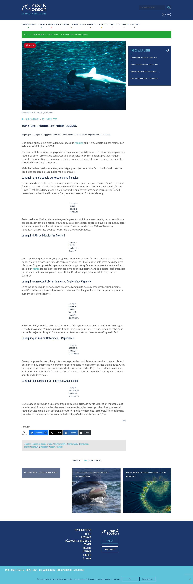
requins (79, 143)
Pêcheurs (34, 447)
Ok (130, 579)
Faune (50, 444)
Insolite (103, 24)
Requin (52, 447)
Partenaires (110, 549)
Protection (44, 447)
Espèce (28, 444)
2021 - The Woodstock (44, 570)
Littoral (91, 24)
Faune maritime (60, 444)
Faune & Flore (53, 34)
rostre (36, 269)
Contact (110, 540)
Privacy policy (147, 579)
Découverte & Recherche (72, 24)
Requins (59, 447)
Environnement (29, 24)
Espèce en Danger (39, 444)
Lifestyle (114, 24)
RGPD (28, 570)
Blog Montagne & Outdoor (70, 570)
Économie (52, 24)
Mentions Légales (14, 570)
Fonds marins (73, 444)
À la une (136, 24)
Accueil (27, 34)
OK (169, 7)
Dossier (125, 24)
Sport (42, 24)
